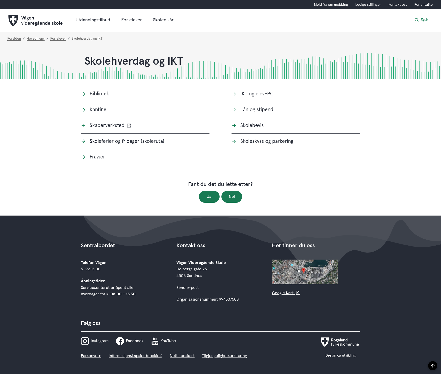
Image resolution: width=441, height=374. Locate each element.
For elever (131, 20)
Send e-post (187, 288)
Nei (232, 197)
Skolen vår (163, 20)
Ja (209, 197)
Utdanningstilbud (93, 20)
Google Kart (283, 293)
